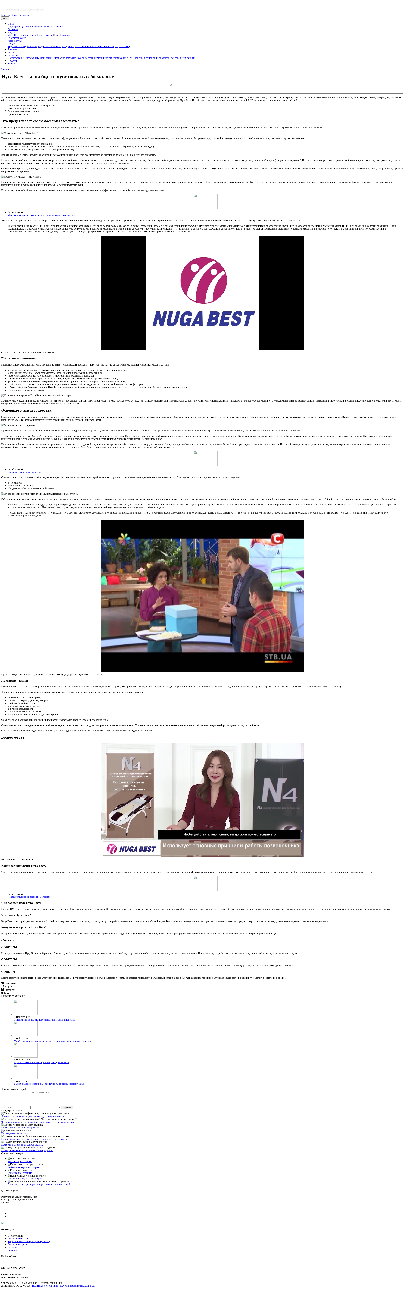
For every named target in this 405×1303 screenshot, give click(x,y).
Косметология (44, 35)
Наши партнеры (55, 26)
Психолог (65, 35)
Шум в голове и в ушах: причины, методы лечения (41, 1062)
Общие (11, 43)
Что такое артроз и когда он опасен (26, 472)
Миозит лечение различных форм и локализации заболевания (41, 215)
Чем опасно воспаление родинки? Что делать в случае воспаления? (37, 1122)
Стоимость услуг (17, 38)
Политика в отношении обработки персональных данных (164, 57)
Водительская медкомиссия (22, 46)
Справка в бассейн (18, 1238)
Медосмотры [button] (15, 40)
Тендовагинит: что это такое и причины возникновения (44, 1019)
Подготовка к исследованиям (23, 57)
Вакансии (13, 29)
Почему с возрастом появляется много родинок (27, 1150)
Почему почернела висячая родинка (20, 1127)
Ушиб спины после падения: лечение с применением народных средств (53, 1041)
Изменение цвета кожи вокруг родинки (22, 1144)
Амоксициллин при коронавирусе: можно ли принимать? (39, 1184)
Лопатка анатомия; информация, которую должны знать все (33, 1116)
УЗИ (10, 35)
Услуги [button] (11, 32)
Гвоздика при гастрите (20, 1173)
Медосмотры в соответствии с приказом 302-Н (88, 46)
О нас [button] (11, 23)
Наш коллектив (38, 26)
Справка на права (17, 1244)
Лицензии (23, 26)
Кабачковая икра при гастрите (24, 1167)
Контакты (13, 63)
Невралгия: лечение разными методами (29, 896)
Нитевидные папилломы (14, 1133)
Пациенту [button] (13, 55)
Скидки (12, 52)
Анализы (12, 49)
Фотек (56, 35)
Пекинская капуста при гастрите (25, 1178)
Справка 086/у (122, 46)
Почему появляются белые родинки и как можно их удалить (34, 1139)
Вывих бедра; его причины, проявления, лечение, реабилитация (49, 1083)
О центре (13, 26)
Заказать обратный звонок (15, 15)
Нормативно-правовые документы (59, 57)
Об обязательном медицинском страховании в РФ (105, 57)
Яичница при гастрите (20, 1161)
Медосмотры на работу (50, 46)
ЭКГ (15, 35)
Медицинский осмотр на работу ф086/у (29, 1241)
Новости (12, 60)
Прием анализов (27, 35)
